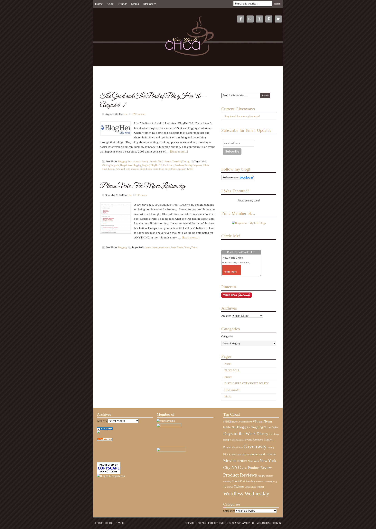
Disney (262, 434)
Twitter (190, 169)
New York (253, 461)
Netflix (242, 461)
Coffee (275, 427)
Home (99, 3)
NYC (236, 467)
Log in (277, 523)
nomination (164, 247)
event (248, 439)
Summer (259, 482)
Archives (226, 315)
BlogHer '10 (156, 165)
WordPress (264, 523)
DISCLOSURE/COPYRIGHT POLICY (246, 383)
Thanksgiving (270, 482)
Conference (168, 165)
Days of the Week (239, 433)
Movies (229, 460)
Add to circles (230, 272)
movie (271, 454)
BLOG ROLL (232, 370)
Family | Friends (149, 161)
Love (238, 454)
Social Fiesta (146, 169)
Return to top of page (109, 523)
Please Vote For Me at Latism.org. (143, 186)
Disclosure (149, 3)
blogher (145, 165)
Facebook (179, 165)
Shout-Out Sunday (243, 481)
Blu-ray (267, 427)
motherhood (257, 454)
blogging (137, 165)
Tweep (187, 247)
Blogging (122, 161)
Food (235, 447)
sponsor (182, 169)
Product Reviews (240, 475)
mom (245, 454)
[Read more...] (179, 151)
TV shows (228, 487)
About (110, 3)
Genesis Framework (242, 523)
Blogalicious (126, 165)
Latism (111, 169)
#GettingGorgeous (110, 165)
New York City (123, 169)
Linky (232, 454)
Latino (148, 247)
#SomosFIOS (245, 421)
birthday (227, 427)
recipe (261, 475)
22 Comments (138, 114)
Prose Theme (216, 523)
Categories (227, 336)
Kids (225, 454)
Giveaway (255, 446)
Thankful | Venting (180, 161)
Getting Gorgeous (193, 165)
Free (241, 447)
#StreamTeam (262, 421)
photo (244, 468)
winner (260, 486)
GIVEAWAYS (232, 390)
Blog (234, 427)
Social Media (171, 169)
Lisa (125, 114)
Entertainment (134, 161)
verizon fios (250, 487)
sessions (135, 169)
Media (135, 3)
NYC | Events (164, 161)
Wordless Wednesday (246, 494)
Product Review (260, 468)
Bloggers (243, 427)
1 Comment (141, 195)
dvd (271, 434)
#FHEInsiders (231, 421)
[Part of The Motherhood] (171, 450)
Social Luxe (158, 169)
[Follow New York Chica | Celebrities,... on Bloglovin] (238, 179)
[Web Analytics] (105, 439)
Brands (122, 3)
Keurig (271, 447)
